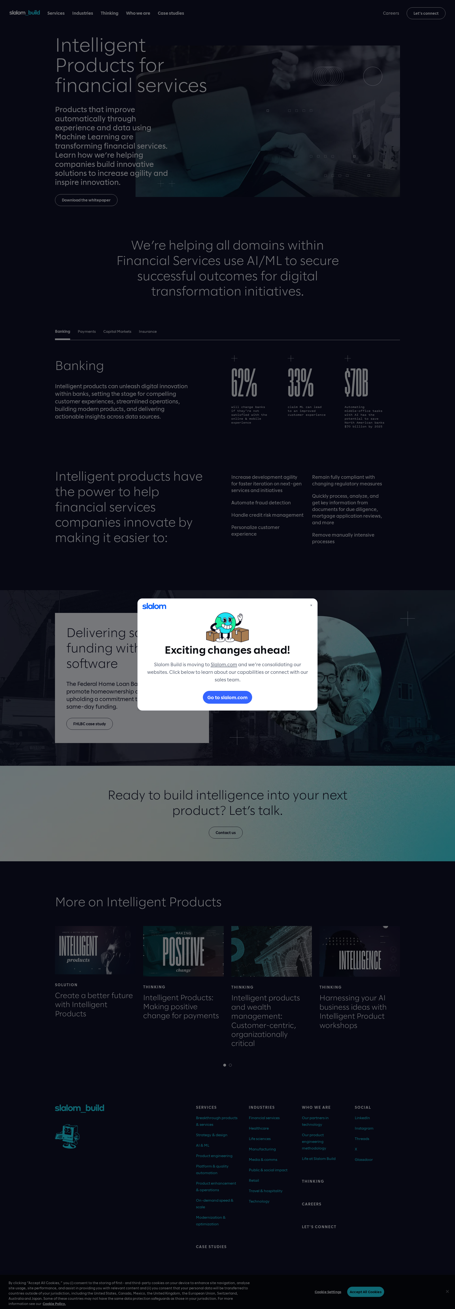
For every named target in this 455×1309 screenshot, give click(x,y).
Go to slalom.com (227, 697)
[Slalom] (154, 606)
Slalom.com (224, 664)
